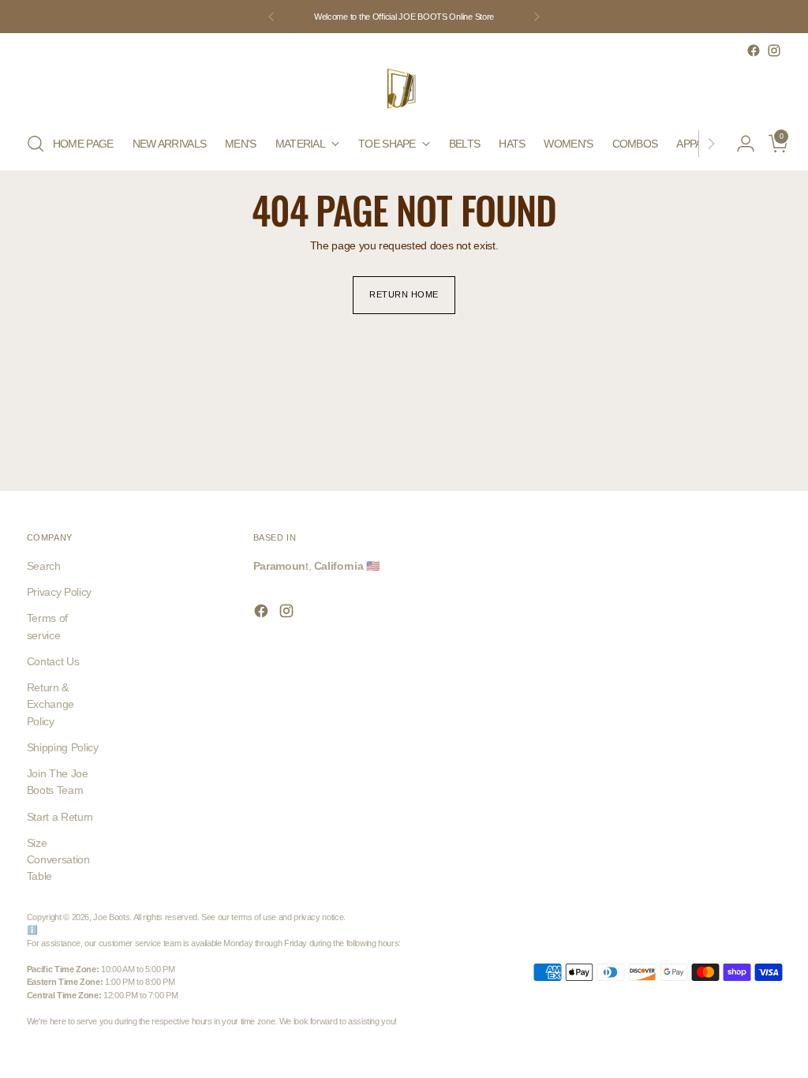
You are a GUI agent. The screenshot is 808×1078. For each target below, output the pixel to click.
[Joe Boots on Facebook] (753, 50)
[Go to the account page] (739, 143)
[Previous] (271, 16)
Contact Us (53, 661)
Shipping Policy (63, 747)
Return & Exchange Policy (50, 704)
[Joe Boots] (404, 89)
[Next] (536, 16)
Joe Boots (111, 917)
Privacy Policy (59, 592)
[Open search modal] (35, 143)
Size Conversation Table (58, 859)
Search (44, 566)
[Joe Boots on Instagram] (774, 50)
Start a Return (60, 816)
